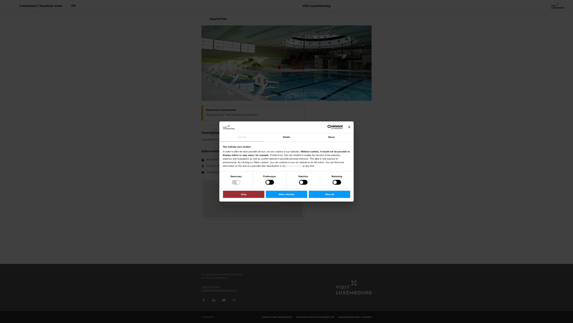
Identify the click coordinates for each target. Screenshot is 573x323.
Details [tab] (286, 137)
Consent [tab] (241, 137)
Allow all (329, 194)
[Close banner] (349, 127)
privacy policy (294, 166)
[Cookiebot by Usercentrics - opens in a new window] (330, 127)
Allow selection (287, 194)
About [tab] (331, 137)
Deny (243, 194)
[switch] (269, 182)
